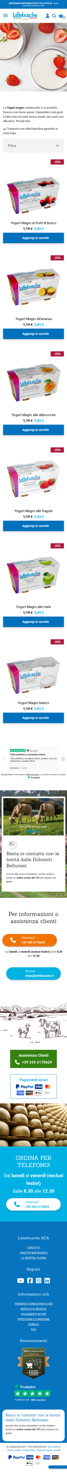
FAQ (33, 1329)
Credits (57, 1450)
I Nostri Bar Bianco (34, 1252)
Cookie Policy (28, 1450)
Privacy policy (14, 1450)
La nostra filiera (33, 1257)
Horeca (33, 1324)
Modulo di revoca (33, 1309)
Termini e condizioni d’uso (33, 1303)
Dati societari (54, 1447)
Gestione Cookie (44, 1450)
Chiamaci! (33, 940)
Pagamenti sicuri (33, 1314)
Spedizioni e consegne (33, 1319)
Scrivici (39, 973)
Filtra (12, 145)
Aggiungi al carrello (35, 238)
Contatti (33, 1247)
